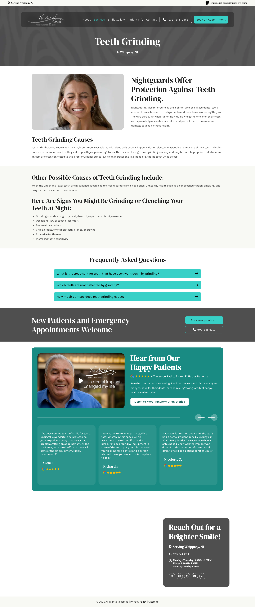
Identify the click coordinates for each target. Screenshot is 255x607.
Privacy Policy (138, 601)
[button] (127, 273)
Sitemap (153, 601)
